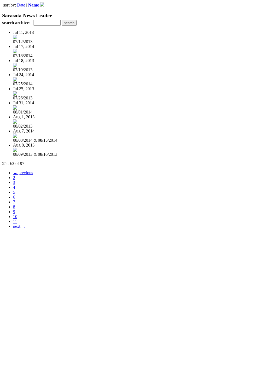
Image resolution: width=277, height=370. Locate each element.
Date (21, 5)
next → (19, 226)
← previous (23, 172)
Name (33, 5)
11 (15, 221)
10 (15, 216)
